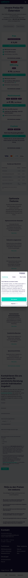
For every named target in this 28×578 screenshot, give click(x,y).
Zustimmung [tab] (5, 277)
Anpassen (13, 303)
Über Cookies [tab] (23, 277)
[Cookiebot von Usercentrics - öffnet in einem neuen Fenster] (21, 273)
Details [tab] (14, 277)
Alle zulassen (14, 299)
